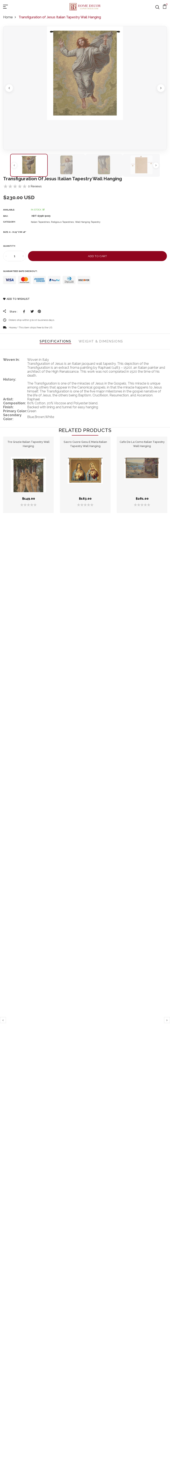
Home (8, 17)
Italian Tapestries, (41, 221)
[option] (85, 88)
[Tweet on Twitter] (32, 311)
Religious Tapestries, (63, 221)
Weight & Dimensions (101, 341)
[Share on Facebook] (24, 311)
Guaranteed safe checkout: (20, 271)
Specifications (55, 341)
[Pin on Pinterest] (39, 311)
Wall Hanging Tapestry (88, 221)
